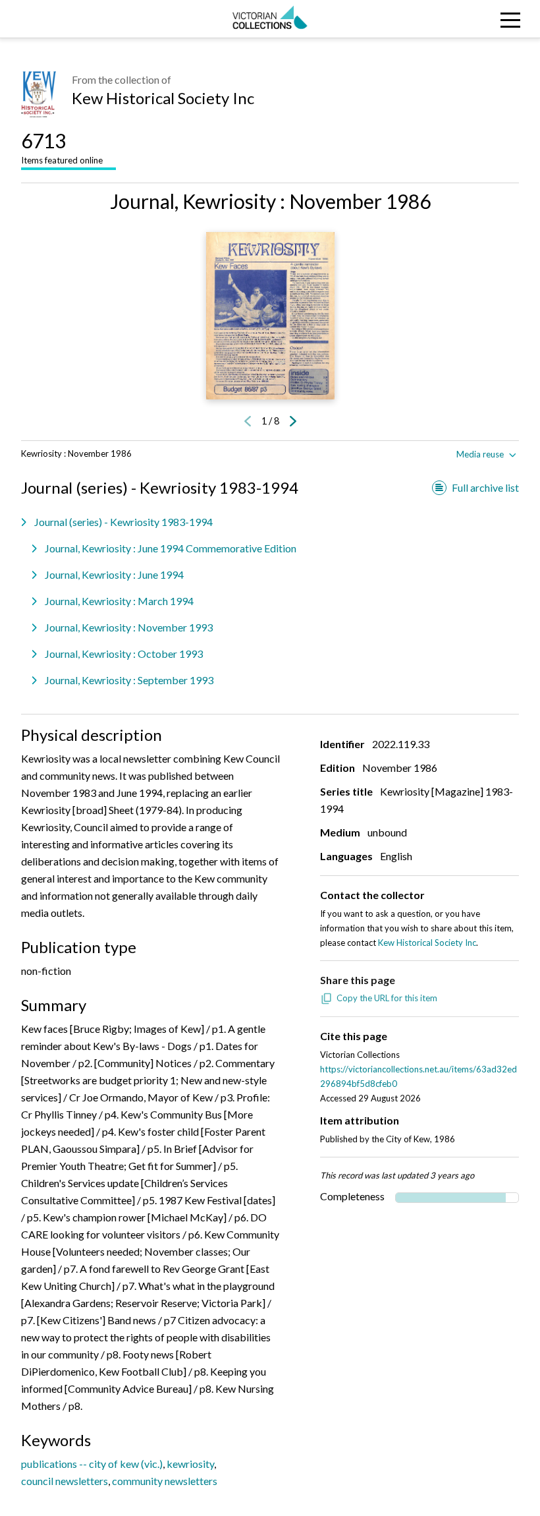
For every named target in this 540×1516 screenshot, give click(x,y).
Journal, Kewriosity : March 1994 (119, 601)
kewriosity (190, 1463)
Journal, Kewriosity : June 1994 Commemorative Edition (170, 548)
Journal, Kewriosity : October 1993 (124, 653)
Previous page (247, 421)
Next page (293, 421)
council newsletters (64, 1480)
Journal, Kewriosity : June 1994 (114, 574)
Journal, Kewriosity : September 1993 (129, 680)
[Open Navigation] (472, 19)
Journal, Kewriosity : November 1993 (129, 627)
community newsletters (164, 1480)
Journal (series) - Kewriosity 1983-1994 (123, 521)
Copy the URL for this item (387, 998)
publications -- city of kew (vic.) (92, 1463)
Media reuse (480, 454)
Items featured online (62, 147)
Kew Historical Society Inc (163, 97)
